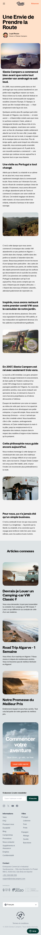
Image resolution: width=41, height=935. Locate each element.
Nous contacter (8, 842)
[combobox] (20, 904)
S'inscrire (33, 798)
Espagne (24, 832)
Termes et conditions (21, 923)
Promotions (7, 838)
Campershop (8, 835)
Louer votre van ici (20, 764)
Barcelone (27, 843)
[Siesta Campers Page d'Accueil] (20, 4)
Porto (25, 828)
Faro (25, 824)
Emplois (6, 852)
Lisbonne (26, 821)
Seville (26, 839)
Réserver (35, 4)
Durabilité (6, 828)
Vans (5, 817)
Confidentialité (8, 855)
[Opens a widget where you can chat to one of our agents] (33, 931)
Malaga (26, 836)
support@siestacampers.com (14, 879)
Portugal (24, 817)
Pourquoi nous (8, 824)
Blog (4, 831)
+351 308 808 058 (10, 875)
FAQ (4, 821)
